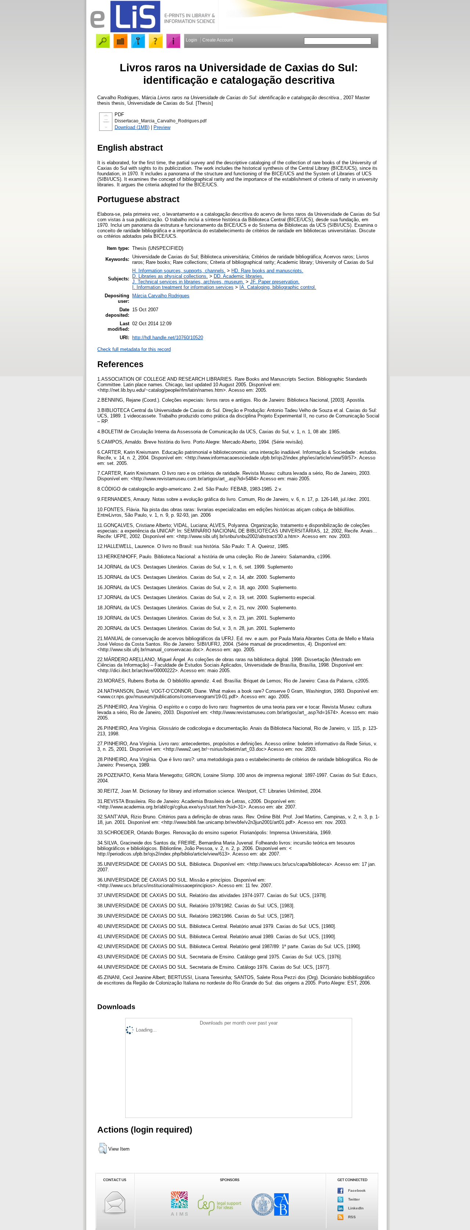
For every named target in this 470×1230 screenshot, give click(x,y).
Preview (161, 127)
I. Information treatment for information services (183, 287)
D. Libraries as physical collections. (170, 276)
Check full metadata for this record (134, 349)
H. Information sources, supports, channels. (178, 270)
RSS (351, 1217)
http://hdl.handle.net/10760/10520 (167, 337)
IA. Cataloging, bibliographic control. (277, 287)
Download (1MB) (132, 127)
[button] (102, 1148)
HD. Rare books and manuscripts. (267, 270)
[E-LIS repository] (152, 31)
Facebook (356, 1190)
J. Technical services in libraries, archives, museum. (188, 281)
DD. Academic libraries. (239, 276)
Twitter (353, 1199)
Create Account (217, 40)
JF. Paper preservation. (275, 281)
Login (191, 40)
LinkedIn (355, 1208)
